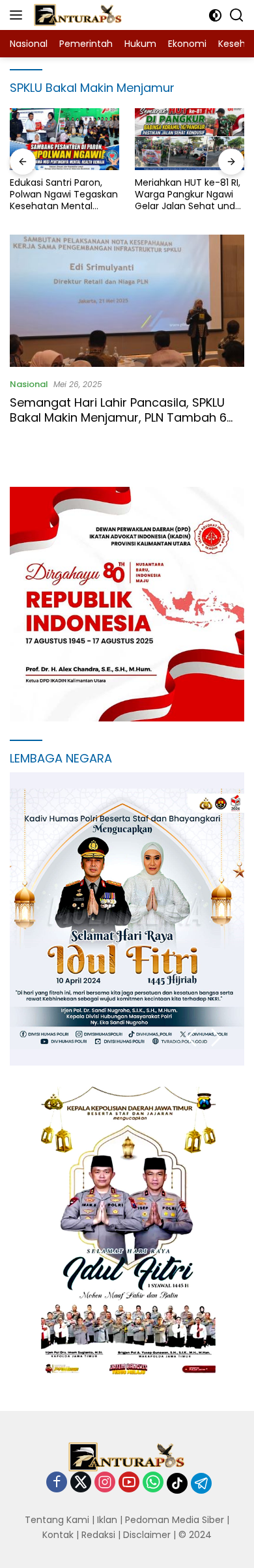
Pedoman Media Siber (174, 1519)
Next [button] (216, 1037)
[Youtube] (129, 1483)
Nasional (29, 384)
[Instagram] (104, 1483)
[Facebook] (56, 1483)
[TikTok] (177, 1483)
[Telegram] (201, 1483)
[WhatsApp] (153, 1483)
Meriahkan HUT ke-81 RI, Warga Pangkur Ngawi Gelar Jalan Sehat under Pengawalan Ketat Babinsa (189, 194)
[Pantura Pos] (76, 15)
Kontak (58, 1534)
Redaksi (98, 1534)
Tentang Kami (57, 1519)
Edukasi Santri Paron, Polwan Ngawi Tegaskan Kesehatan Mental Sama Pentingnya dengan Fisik (64, 194)
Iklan (107, 1519)
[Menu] (18, 15)
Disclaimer (147, 1534)
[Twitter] (80, 1483)
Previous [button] (191, 1037)
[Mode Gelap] (215, 15)
